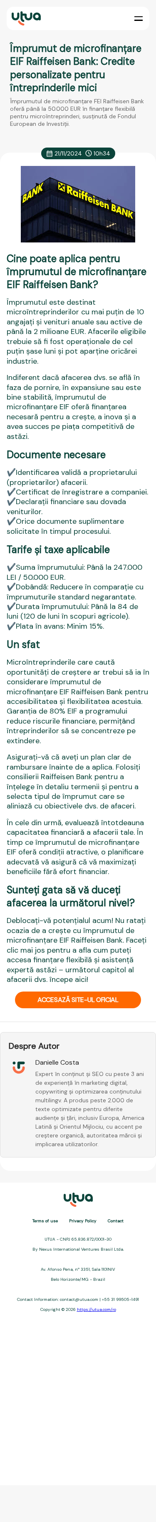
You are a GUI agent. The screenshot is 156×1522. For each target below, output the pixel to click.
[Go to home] (25, 18)
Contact (116, 1221)
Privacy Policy (83, 1221)
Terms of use (45, 1221)
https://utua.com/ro (96, 1309)
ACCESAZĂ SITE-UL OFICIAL (78, 999)
